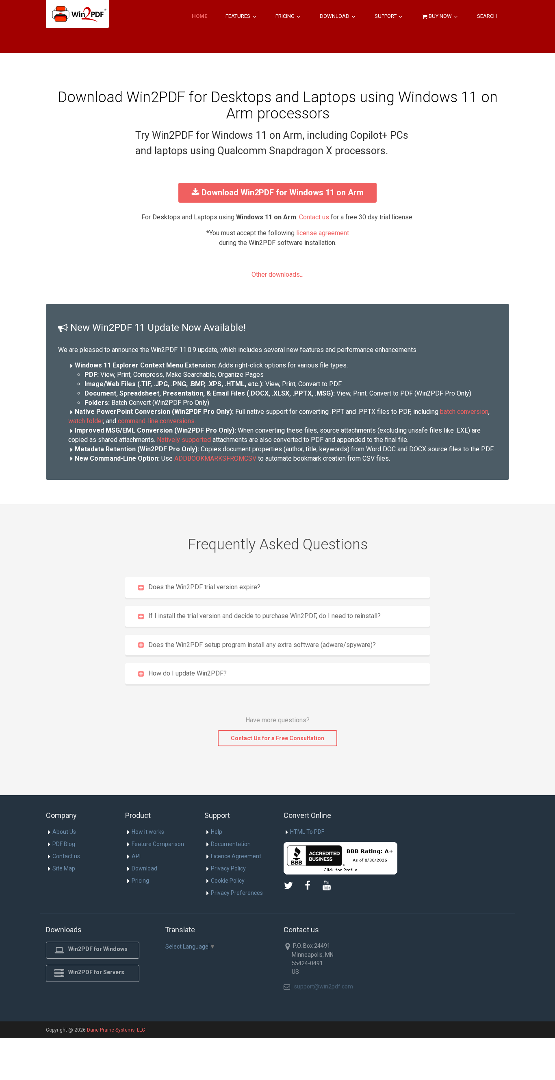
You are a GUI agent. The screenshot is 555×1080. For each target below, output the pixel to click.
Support (386, 16)
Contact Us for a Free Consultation (277, 738)
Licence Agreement (236, 856)
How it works (148, 832)
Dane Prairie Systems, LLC (116, 1030)
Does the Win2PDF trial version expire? (204, 587)
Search (487, 16)
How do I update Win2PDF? (187, 673)
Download (335, 16)
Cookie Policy (228, 880)
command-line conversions (156, 421)
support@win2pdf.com (323, 986)
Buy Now (440, 16)
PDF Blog (63, 844)
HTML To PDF (307, 832)
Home (199, 16)
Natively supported (184, 440)
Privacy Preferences (237, 893)
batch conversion (464, 411)
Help (216, 832)
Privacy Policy (228, 868)
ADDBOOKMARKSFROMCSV (215, 458)
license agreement (322, 233)
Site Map (63, 868)
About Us (64, 832)
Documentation (231, 844)
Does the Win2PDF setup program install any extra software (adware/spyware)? (262, 645)
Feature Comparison (158, 844)
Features (238, 16)
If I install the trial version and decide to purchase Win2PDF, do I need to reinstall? (264, 616)
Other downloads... (277, 274)
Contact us (314, 217)
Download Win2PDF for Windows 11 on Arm (283, 192)
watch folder (85, 421)
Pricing (285, 16)
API (136, 856)
